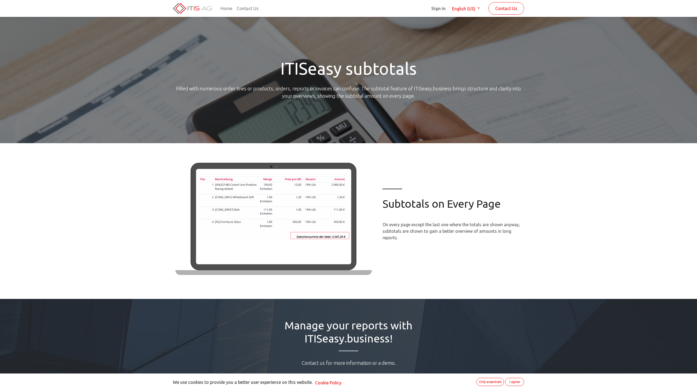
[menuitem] (226, 8)
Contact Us (506, 8)
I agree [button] (514, 382)
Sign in (438, 8)
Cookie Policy (328, 382)
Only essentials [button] (490, 382)
